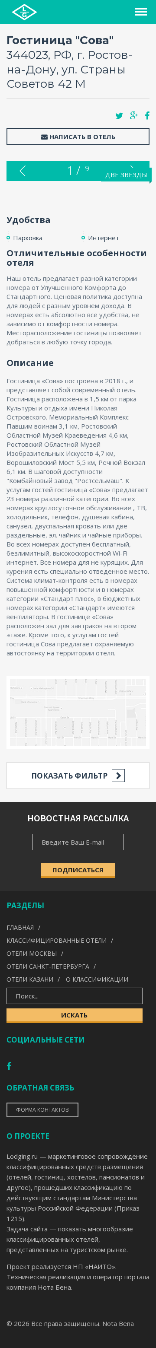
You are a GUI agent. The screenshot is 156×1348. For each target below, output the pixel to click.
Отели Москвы (31, 953)
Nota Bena (118, 1323)
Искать (74, 1015)
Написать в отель (81, 136)
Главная (20, 927)
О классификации (97, 979)
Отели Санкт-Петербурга (47, 966)
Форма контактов (42, 1109)
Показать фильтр (69, 776)
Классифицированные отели (56, 940)
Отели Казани (29, 979)
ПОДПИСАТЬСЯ (78, 869)
